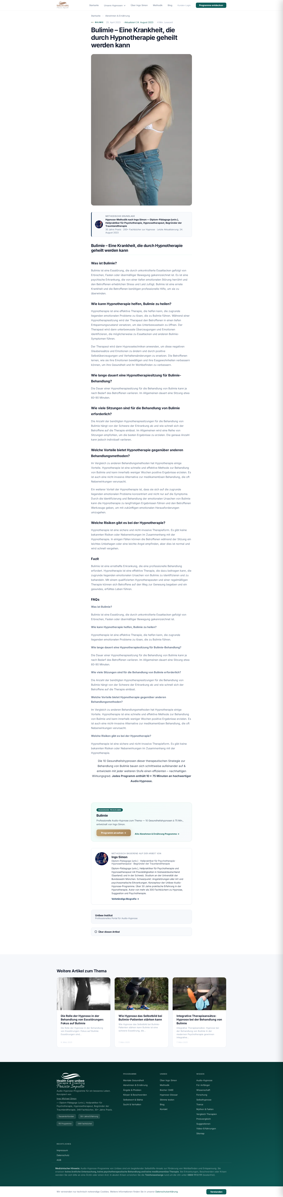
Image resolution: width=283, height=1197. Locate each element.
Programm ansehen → (113, 832)
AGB (59, 1160)
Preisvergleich (203, 1119)
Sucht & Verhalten (132, 1104)
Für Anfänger (203, 1085)
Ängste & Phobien (132, 1090)
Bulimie (99, 22)
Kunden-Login (184, 5)
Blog (170, 5)
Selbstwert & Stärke (133, 1099)
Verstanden (216, 1191)
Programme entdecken (211, 5)
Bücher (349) (166, 1090)
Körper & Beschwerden (135, 1094)
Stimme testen (167, 1099)
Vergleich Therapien (206, 1114)
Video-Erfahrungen (206, 1128)
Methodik (157, 5)
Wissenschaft (203, 1090)
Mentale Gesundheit (133, 1080)
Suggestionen (203, 1123)
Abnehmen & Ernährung (117, 15)
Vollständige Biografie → (125, 898)
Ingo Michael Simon (66, 1098)
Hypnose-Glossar (169, 1094)
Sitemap (200, 1133)
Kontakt (163, 1109)
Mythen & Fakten (205, 1109)
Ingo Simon (140, 219)
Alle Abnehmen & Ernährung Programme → (157, 834)
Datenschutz (63, 1155)
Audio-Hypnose (204, 1080)
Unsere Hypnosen (113, 5)
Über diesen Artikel (109, 931)
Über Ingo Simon (139, 5)
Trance (199, 1104)
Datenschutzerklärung (166, 1191)
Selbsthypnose (203, 1099)
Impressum (62, 1150)
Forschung (201, 1094)
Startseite (94, 5)
